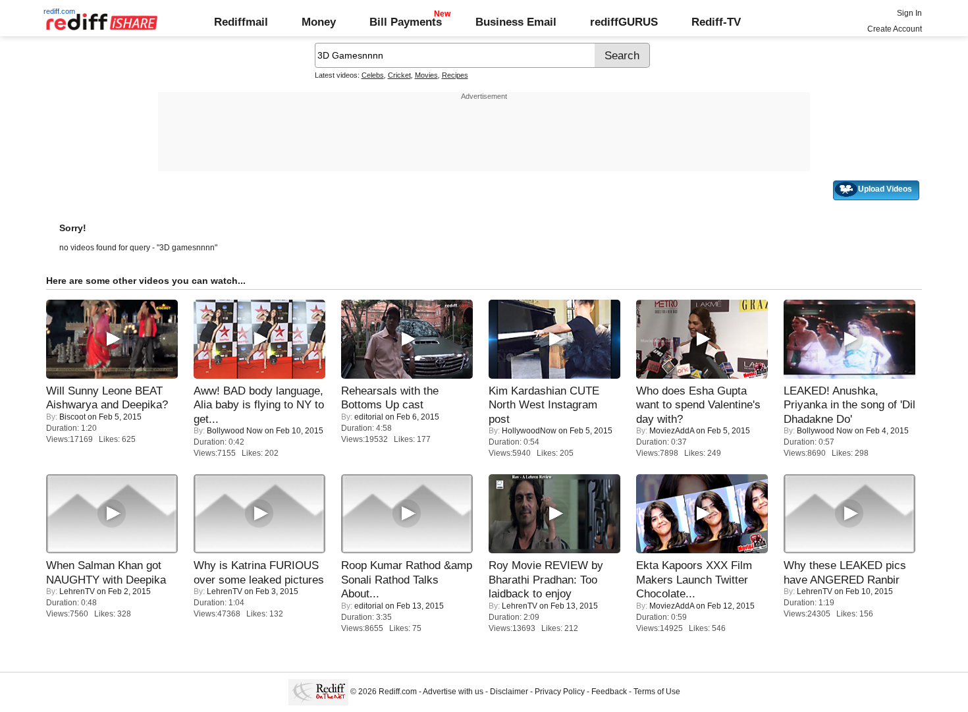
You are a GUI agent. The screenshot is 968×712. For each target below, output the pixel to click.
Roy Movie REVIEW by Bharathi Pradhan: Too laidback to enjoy (546, 579)
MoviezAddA (671, 430)
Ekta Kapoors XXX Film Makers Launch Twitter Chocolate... (694, 579)
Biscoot (72, 417)
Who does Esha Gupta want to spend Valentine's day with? (698, 405)
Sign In (909, 13)
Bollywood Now (235, 430)
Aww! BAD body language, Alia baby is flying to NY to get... (259, 405)
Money (319, 22)
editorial (368, 417)
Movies (426, 75)
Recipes (455, 75)
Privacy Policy (560, 691)
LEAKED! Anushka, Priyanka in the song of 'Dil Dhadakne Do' (849, 405)
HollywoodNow (529, 430)
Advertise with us (453, 691)
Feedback (609, 691)
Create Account (894, 29)
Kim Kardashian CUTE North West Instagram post (544, 405)
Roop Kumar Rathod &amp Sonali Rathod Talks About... (406, 579)
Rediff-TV (716, 22)
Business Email (515, 22)
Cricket (399, 75)
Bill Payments (405, 22)
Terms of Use (656, 691)
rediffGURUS (624, 22)
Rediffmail (241, 22)
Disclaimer (509, 691)
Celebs (373, 75)
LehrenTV (77, 591)
